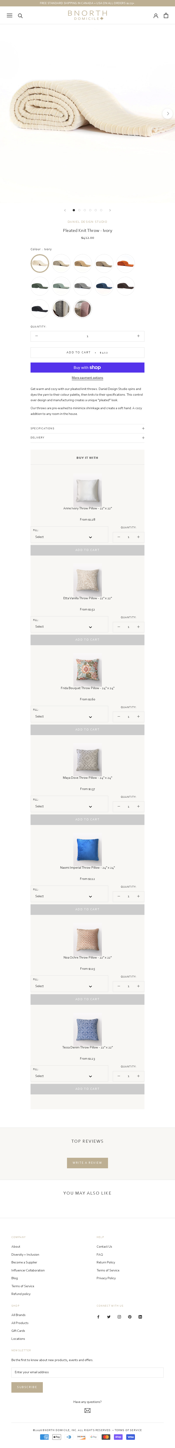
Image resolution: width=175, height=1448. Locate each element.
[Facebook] (98, 1317)
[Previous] (65, 210)
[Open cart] (166, 15)
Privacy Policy (106, 1278)
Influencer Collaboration (28, 1270)
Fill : (36, 530)
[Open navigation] (9, 15)
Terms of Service (22, 1286)
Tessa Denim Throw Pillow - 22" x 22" (87, 1047)
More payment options (87, 378)
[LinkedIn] (140, 1317)
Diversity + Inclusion (25, 1255)
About (15, 1247)
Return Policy (106, 1262)
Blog (14, 1278)
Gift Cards (18, 1331)
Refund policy (21, 1294)
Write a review (87, 1162)
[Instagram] (119, 1317)
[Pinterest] (129, 1317)
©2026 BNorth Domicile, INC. (55, 1430)
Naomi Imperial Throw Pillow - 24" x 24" (87, 868)
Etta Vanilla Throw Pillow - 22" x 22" (87, 598)
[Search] (20, 15)
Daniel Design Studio (87, 222)
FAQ (100, 1255)
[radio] (40, 263)
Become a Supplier (24, 1262)
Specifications (42, 428)
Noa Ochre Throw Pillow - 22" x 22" (88, 957)
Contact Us (104, 1247)
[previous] (7, 113)
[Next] (110, 210)
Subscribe (27, 1387)
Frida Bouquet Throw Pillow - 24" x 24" (87, 688)
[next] (167, 113)
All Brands (18, 1315)
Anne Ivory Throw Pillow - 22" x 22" (87, 508)
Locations (18, 1339)
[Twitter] (109, 1317)
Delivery (38, 437)
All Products (19, 1323)
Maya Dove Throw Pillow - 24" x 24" (87, 778)
